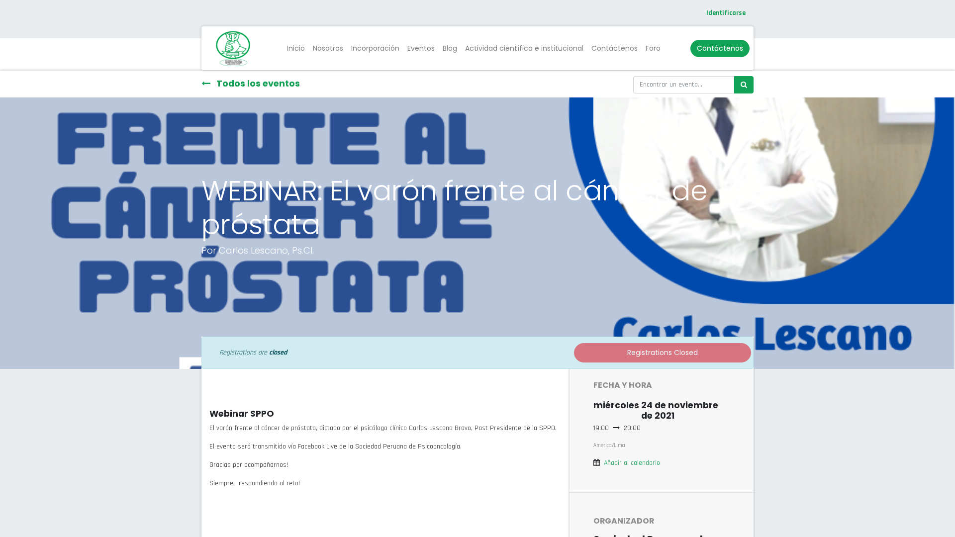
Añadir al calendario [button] (632, 462)
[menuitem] (296, 48)
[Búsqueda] (744, 84)
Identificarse (726, 12)
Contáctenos (720, 48)
